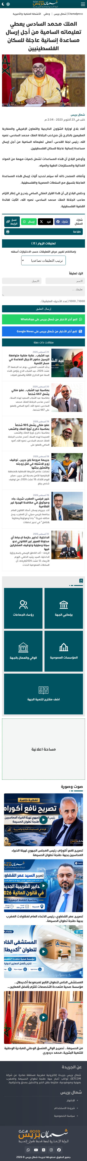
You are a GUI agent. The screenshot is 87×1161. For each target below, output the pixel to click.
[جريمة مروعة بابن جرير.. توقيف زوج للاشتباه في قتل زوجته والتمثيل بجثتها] (67, 455)
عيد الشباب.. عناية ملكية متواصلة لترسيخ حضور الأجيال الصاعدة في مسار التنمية (29, 359)
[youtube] (35, 1149)
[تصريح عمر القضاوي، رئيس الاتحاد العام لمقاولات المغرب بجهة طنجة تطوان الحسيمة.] (43, 891)
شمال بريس (78, 115)
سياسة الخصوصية (64, 1116)
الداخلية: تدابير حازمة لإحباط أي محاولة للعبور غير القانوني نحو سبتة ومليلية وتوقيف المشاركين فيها (29, 543)
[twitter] (43, 1149)
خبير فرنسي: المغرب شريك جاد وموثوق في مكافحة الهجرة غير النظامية (29, 502)
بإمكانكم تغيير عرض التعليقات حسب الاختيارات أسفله (43, 252)
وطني (47, 14)
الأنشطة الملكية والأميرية (27, 14)
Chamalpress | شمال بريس (68, 14)
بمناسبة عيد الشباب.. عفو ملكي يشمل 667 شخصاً (30, 392)
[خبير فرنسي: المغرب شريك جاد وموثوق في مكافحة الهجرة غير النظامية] (67, 494)
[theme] (5, 4)
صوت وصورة (72, 786)
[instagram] (51, 1149)
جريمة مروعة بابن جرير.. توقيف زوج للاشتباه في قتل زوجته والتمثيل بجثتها (29, 464)
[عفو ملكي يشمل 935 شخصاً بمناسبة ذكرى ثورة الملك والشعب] (67, 420)
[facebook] (59, 1149)
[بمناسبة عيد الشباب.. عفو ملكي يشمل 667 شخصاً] (67, 385)
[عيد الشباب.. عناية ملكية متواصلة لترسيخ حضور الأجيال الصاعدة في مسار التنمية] (67, 351)
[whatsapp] (28, 1149)
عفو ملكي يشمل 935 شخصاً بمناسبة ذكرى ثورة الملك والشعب (28, 427)
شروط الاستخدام (64, 1108)
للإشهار (71, 1100)
